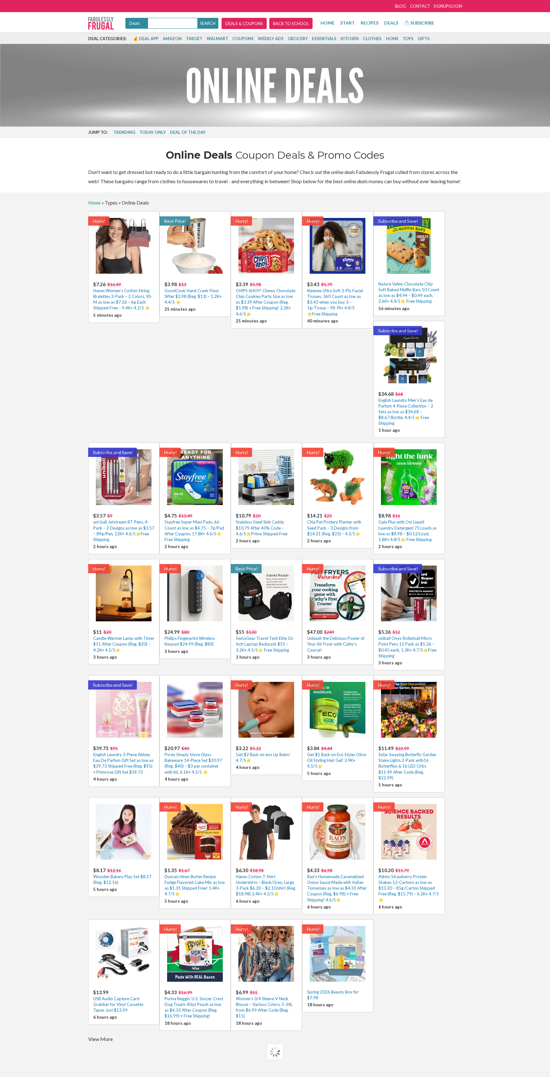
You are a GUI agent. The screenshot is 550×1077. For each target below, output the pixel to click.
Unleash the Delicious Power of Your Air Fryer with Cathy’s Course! (335, 640)
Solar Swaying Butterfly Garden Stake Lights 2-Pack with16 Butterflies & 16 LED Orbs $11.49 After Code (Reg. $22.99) (407, 762)
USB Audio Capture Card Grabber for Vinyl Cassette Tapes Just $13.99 (118, 1001)
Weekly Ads (271, 38)
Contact (420, 6)
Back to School (291, 23)
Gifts (424, 38)
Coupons (243, 38)
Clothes (372, 38)
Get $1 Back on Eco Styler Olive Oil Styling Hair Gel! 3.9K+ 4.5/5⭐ (336, 757)
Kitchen (350, 38)
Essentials (324, 38)
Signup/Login (448, 6)
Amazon (172, 38)
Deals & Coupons (244, 23)
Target (194, 38)
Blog (400, 6)
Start (347, 22)
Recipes (369, 22)
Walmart (217, 38)
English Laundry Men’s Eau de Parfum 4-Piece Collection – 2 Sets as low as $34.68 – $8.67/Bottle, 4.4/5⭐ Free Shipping (405, 408)
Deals (391, 22)
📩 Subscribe (419, 22)
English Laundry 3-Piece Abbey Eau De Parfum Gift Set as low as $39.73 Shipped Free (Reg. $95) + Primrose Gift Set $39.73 (123, 760)
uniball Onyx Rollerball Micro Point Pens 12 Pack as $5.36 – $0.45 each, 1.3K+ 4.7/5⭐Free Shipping (407, 643)
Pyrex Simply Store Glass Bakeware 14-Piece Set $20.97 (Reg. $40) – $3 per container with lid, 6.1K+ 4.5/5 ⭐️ (193, 760)
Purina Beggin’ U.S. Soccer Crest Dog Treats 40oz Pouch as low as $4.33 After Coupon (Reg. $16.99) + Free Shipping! (194, 1004)
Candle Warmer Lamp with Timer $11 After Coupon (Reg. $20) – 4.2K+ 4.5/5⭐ (123, 640)
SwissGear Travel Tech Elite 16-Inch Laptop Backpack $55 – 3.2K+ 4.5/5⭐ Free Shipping (265, 640)
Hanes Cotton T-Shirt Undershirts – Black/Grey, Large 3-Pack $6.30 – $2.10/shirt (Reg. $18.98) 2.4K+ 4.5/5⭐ (266, 882)
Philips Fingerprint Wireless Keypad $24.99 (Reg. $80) (190, 638)
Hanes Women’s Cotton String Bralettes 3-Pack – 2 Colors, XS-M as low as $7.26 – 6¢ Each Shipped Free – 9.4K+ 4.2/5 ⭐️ (122, 296)
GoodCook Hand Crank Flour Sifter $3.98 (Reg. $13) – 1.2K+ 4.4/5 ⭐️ (193, 293)
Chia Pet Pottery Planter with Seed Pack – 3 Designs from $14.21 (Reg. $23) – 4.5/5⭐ (334, 524)
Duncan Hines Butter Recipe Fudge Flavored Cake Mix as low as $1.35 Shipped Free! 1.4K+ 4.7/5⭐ (195, 882)
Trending (124, 132)
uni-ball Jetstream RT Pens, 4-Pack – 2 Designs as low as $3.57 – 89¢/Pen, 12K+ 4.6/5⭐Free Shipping (123, 527)
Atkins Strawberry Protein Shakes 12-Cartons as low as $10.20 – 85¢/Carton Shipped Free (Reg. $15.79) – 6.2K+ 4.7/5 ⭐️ (408, 884)
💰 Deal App (146, 38)
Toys (408, 38)
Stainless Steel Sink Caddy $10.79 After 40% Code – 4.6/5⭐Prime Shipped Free (261, 524)
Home (328, 22)
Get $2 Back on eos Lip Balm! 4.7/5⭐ (263, 754)
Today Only (152, 132)
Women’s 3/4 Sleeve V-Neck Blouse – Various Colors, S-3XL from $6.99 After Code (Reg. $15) (264, 1004)
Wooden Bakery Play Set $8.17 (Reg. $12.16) (122, 876)
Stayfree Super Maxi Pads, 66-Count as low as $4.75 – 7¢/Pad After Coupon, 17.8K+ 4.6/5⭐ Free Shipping (194, 527)
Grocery (298, 38)
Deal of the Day (188, 132)
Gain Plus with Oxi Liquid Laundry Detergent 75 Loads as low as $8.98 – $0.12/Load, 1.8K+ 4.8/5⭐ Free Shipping (407, 527)
